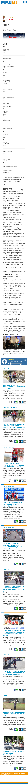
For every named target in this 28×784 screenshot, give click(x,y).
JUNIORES (7, 614)
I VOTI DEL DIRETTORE (10, 408)
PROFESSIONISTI (9, 447)
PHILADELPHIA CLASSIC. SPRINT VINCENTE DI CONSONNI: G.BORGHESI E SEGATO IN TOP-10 (14, 588)
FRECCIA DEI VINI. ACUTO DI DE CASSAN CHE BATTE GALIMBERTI (13, 753)
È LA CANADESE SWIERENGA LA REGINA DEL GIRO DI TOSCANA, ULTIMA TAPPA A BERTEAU (14, 673)
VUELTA (6, 368)
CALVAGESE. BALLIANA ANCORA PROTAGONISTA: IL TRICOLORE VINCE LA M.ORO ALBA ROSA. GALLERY (14, 632)
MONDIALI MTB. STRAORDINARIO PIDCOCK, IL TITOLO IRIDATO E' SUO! (14, 713)
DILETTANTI (7, 735)
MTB (5, 696)
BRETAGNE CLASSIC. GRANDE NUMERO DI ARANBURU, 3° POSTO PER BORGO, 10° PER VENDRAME (13, 546)
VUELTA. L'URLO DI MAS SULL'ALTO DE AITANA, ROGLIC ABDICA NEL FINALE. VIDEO (13, 465)
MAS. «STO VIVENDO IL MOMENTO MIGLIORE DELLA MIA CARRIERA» (14, 386)
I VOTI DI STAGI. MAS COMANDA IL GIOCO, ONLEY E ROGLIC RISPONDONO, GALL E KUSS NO (14, 426)
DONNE (6, 570)
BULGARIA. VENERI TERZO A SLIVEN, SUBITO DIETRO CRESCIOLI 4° (12, 504)
